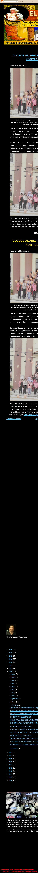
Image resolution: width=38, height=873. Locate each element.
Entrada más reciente (13, 419)
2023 (11, 771)
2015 (11, 668)
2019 (11, 759)
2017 (11, 752)
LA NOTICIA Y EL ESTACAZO (20, 717)
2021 (11, 765)
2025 (11, 777)
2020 (11, 762)
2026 (11, 780)
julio (12, 692)
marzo (13, 680)
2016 (11, 671)
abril (12, 683)
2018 (11, 755)
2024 (11, 774)
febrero (13, 677)
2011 (10, 656)
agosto (13, 696)
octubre (13, 702)
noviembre (14, 705)
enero (13, 674)
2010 (11, 653)
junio (12, 689)
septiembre (15, 699)
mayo (13, 686)
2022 (11, 768)
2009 (11, 650)
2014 (11, 665)
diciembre (14, 748)
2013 (11, 662)
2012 (11, 659)
